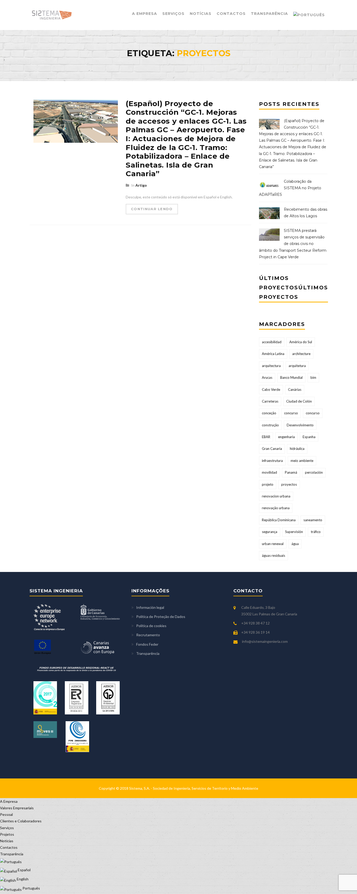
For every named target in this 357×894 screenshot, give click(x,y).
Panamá (291, 472)
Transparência (269, 13)
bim (313, 377)
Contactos (231, 13)
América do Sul (300, 342)
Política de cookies (151, 625)
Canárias (294, 389)
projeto (267, 484)
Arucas (267, 377)
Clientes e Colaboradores (21, 821)
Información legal (150, 607)
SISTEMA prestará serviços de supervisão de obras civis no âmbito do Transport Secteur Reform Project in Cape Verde (292, 243)
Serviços (173, 13)
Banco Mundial (291, 377)
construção (270, 425)
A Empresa (144, 13)
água (295, 544)
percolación (314, 472)
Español (24, 870)
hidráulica (297, 448)
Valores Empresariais (17, 808)
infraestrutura (272, 461)
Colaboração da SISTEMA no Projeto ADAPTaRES (290, 188)
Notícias (200, 13)
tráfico (316, 532)
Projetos (7, 834)
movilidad (269, 472)
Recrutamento (148, 635)
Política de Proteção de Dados (160, 616)
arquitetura (297, 366)
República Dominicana (279, 520)
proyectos (289, 484)
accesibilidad (271, 342)
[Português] (309, 15)
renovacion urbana (276, 496)
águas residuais (273, 555)
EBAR (266, 437)
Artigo (141, 185)
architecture (301, 354)
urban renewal (273, 544)
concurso (291, 413)
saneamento (312, 520)
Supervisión (294, 532)
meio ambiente (302, 461)
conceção (269, 413)
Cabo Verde (271, 389)
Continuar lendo (152, 209)
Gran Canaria (272, 448)
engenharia (286, 437)
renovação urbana (276, 508)
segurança (269, 532)
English (22, 879)
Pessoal (6, 814)
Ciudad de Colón (299, 401)
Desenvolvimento (300, 425)
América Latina (273, 354)
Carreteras (270, 401)
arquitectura (271, 366)
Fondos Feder (147, 644)
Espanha (309, 437)
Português (31, 888)
